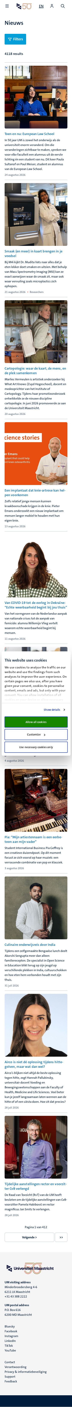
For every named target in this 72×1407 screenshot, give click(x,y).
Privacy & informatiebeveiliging (26, 1372)
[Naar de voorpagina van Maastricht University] (24, 6)
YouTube (10, 1350)
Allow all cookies (36, 722)
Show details (52, 710)
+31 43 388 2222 (16, 1296)
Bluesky (10, 1326)
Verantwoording (15, 1367)
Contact (10, 1362)
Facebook (11, 1331)
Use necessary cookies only (36, 747)
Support (10, 1377)
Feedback (11, 1381)
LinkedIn (10, 1341)
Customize (34, 734)
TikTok (9, 1346)
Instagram (11, 1336)
